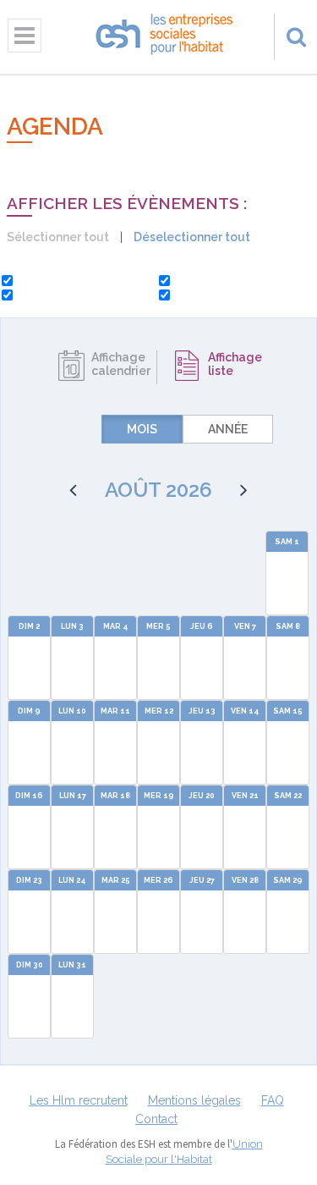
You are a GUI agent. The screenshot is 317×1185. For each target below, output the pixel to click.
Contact (156, 1119)
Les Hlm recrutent (79, 1100)
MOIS (142, 429)
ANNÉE (228, 429)
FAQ (272, 1100)
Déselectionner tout (192, 237)
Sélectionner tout (58, 237)
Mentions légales (194, 1100)
